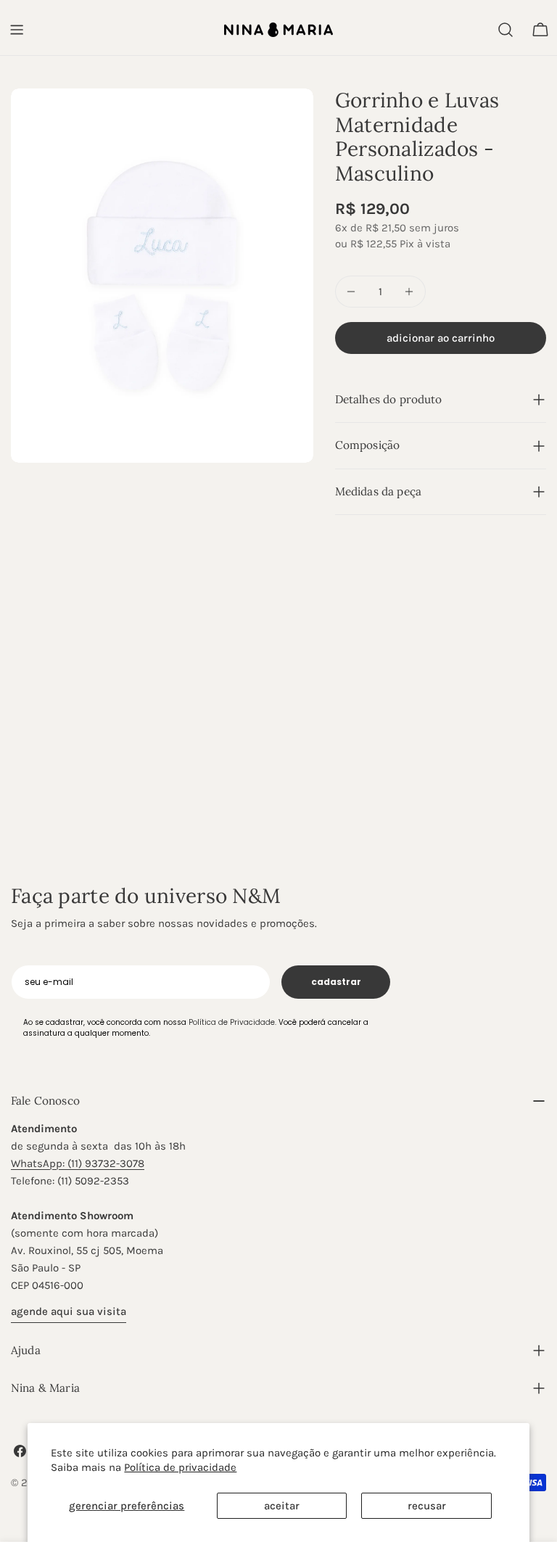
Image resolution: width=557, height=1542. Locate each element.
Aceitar (282, 1505)
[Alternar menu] (16, 29)
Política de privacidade (180, 1467)
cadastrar (336, 982)
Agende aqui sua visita (68, 1311)
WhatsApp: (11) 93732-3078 (77, 1163)
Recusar (427, 1505)
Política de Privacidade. (232, 1022)
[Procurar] (505, 29)
